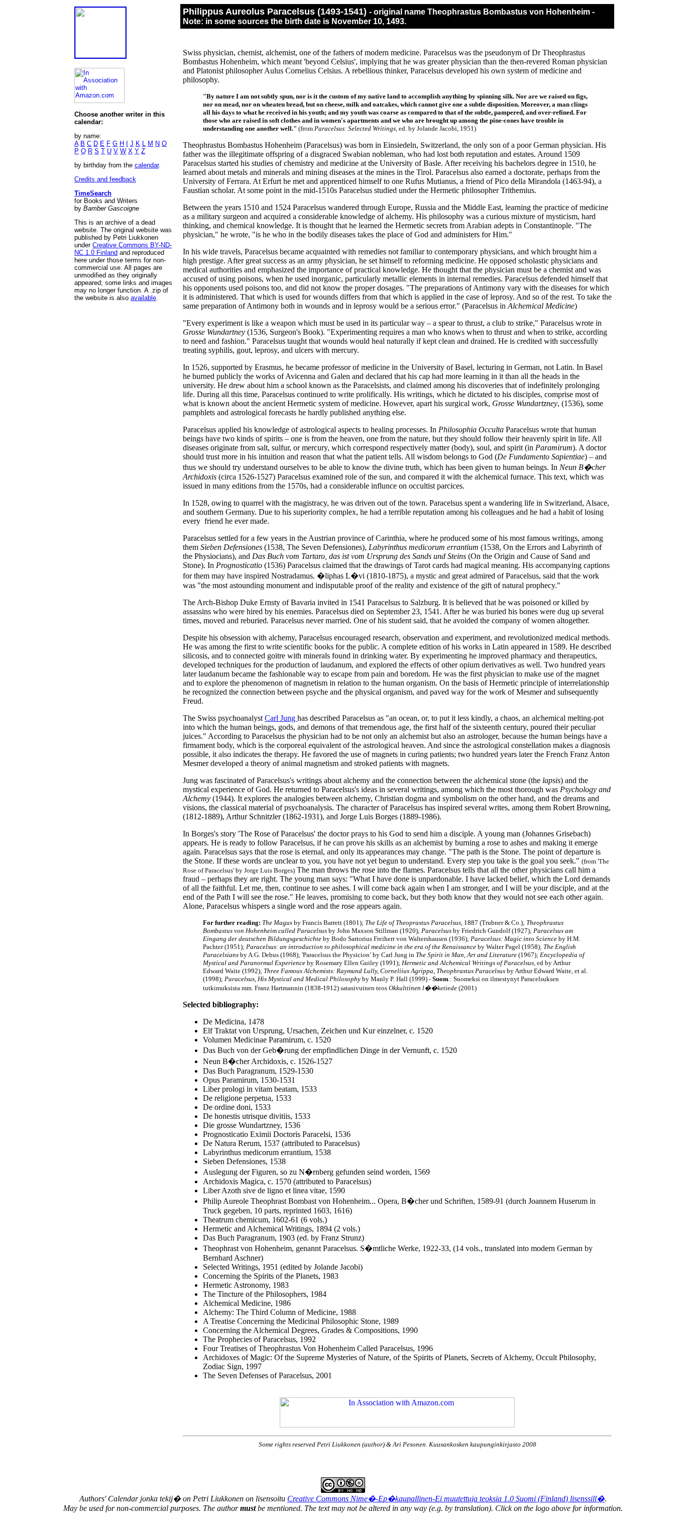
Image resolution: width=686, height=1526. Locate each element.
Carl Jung (281, 718)
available (143, 298)
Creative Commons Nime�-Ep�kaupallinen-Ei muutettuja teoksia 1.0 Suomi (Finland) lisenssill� (446, 1498)
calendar (147, 165)
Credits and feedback (105, 179)
